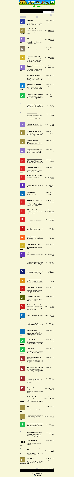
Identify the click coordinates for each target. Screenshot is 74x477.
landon (53, 417)
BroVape (52, 316)
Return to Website (22, 10)
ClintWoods (52, 246)
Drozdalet (52, 125)
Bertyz (53, 281)
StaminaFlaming (51, 272)
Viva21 (53, 434)
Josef (53, 115)
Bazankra (52, 369)
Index (27, 10)
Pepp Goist (52, 289)
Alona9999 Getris (51, 96)
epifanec (52, 238)
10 (50, 468)
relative (52, 324)
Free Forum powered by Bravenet (37, 473)
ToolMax (52, 442)
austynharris (52, 58)
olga (53, 229)
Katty (53, 106)
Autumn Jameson (51, 31)
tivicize (53, 332)
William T (52, 341)
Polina (53, 425)
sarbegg (52, 451)
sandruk (52, 186)
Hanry (53, 142)
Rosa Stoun (52, 133)
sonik (53, 255)
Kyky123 (52, 263)
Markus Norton (51, 194)
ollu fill (53, 151)
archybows (52, 40)
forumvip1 (52, 161)
